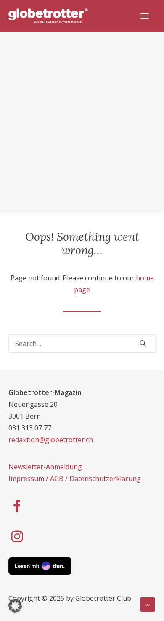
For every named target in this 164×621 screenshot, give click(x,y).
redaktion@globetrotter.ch (50, 439)
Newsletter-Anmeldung (45, 466)
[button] (15, 606)
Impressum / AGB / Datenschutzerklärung (74, 478)
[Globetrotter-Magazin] (48, 15)
